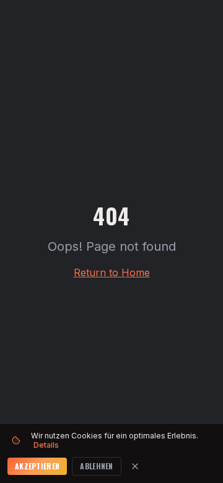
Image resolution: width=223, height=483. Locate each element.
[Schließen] (135, 466)
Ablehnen (96, 466)
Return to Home (112, 272)
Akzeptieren (37, 466)
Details (46, 445)
